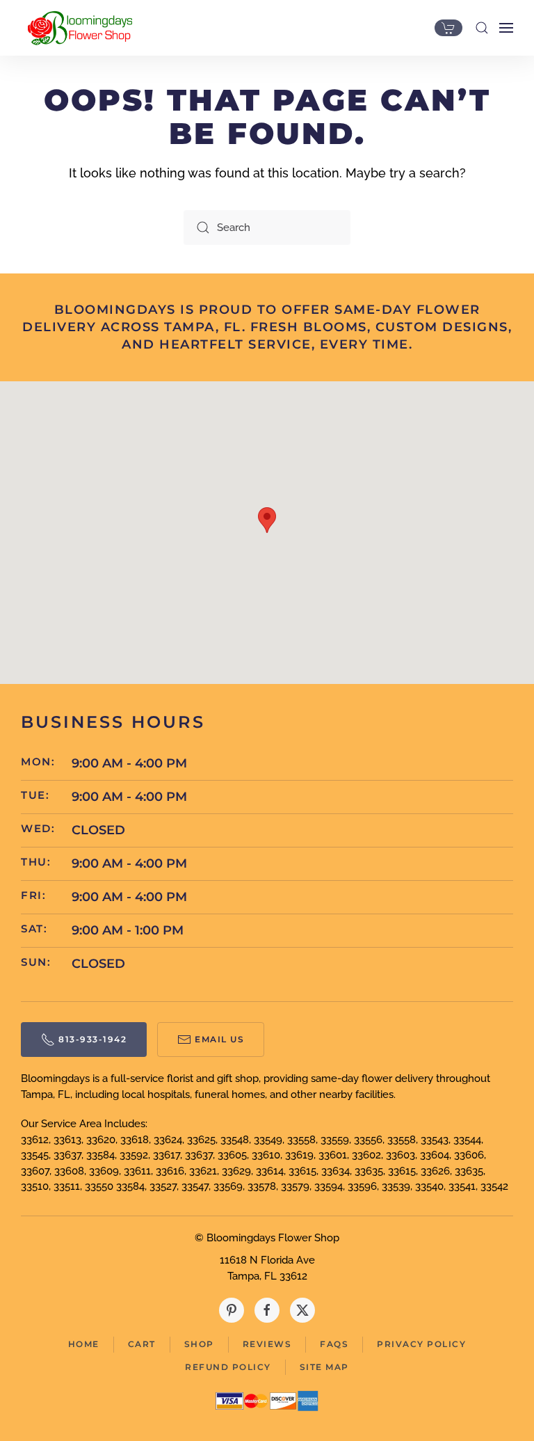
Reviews (267, 1344)
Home (83, 1344)
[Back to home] (76, 28)
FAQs (334, 1344)
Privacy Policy (421, 1344)
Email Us (219, 1039)
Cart (142, 1344)
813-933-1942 (92, 1039)
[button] (482, 28)
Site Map (324, 1367)
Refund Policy (228, 1367)
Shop (199, 1344)
